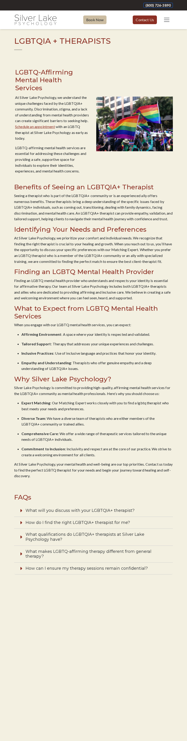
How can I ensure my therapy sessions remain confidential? (87, 568)
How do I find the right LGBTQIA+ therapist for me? (78, 522)
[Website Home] (35, 20)
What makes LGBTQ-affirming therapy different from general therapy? (88, 554)
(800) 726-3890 (158, 5)
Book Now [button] (95, 20)
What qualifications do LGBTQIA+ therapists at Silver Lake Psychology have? (85, 537)
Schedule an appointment (35, 126)
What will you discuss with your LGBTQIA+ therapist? (80, 510)
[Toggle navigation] (167, 19)
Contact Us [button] (145, 20)
